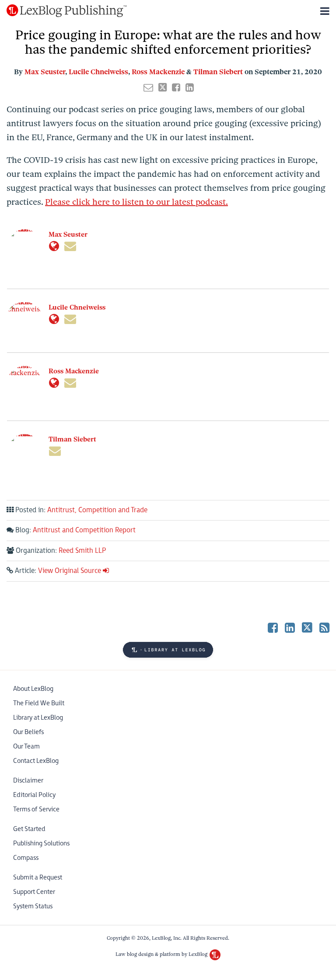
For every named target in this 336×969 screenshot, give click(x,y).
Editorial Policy (34, 795)
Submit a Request (37, 877)
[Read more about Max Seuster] (54, 246)
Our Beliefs (28, 732)
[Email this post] (148, 87)
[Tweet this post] (162, 87)
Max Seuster (44, 72)
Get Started (29, 829)
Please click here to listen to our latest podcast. (136, 202)
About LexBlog (33, 689)
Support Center (34, 892)
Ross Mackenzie (158, 72)
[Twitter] (307, 627)
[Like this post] (176, 87)
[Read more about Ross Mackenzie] (54, 383)
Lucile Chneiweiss (98, 72)
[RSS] (324, 627)
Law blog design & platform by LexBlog (162, 954)
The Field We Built (38, 703)
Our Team (26, 746)
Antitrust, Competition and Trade (97, 510)
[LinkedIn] (290, 627)
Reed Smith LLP (82, 551)
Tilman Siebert (218, 72)
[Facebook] (273, 627)
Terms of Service (36, 809)
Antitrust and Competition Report (84, 530)
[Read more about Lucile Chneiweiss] (54, 319)
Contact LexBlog (36, 761)
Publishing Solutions (41, 843)
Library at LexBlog (38, 718)
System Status (32, 906)
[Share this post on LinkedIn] (190, 87)
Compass (25, 858)
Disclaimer (28, 780)
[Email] (70, 246)
